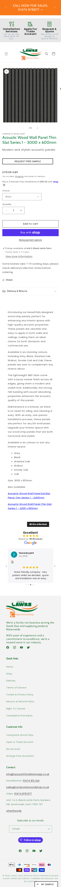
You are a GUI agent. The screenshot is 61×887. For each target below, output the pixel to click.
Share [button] (9, 279)
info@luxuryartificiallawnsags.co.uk (27, 774)
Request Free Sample (28, 161)
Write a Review (38, 524)
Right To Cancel (15, 708)
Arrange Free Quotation (20, 755)
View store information (18, 256)
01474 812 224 (31, 780)
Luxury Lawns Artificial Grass (25, 875)
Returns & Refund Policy (20, 701)
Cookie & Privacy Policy (20, 694)
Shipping (19, 176)
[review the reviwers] (12, 562)
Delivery (11, 680)
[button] (6, 53)
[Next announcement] (55, 7)
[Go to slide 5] (30, 584)
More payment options (30, 240)
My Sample (47, 884)
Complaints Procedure (19, 715)
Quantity (6, 204)
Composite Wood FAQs (19, 735)
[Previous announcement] (5, 7)
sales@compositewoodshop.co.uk (27, 787)
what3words (14, 810)
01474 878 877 (23, 793)
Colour (6, 190)
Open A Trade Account (19, 742)
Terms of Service (16, 687)
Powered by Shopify (49, 875)
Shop (9, 673)
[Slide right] (37, 128)
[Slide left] (23, 128)
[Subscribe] (48, 829)
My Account (13, 749)
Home (9, 666)
